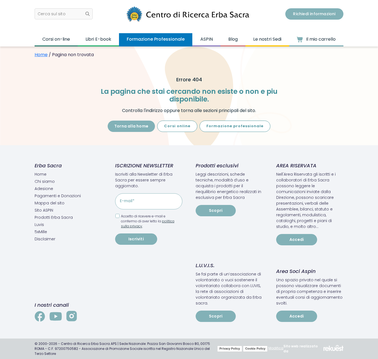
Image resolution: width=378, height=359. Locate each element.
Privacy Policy (229, 348)
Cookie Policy (255, 348)
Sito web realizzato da (300, 348)
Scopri (215, 210)
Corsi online (177, 126)
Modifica (275, 348)
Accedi (296, 239)
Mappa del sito (49, 203)
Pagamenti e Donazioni (58, 196)
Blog (233, 39)
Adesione (44, 188)
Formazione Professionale (156, 39)
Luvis (39, 224)
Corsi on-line (56, 39)
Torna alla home (131, 126)
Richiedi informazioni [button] (314, 14)
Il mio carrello (320, 39)
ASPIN (206, 39)
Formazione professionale (234, 126)
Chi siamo (45, 181)
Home (41, 54)
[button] (64, 13)
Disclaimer (45, 239)
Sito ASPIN (44, 210)
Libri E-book (98, 39)
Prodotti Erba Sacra (54, 217)
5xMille (41, 232)
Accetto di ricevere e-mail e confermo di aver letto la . (147, 221)
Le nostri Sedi (267, 39)
